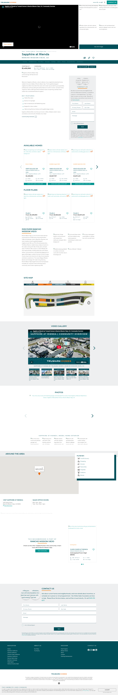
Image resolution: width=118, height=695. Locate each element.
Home (23, 51)
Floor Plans (40, 61)
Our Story (36, 648)
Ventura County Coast (13, 663)
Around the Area (71, 61)
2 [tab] (84, 564)
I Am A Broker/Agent (78, 123)
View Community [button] (42, 550)
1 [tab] (82, 564)
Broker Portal (64, 650)
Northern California (12, 650)
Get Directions (80, 61)
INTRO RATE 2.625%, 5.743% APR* (35, 183)
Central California (12, 652)
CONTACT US (112, 2)
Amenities (47, 61)
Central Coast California (13, 654)
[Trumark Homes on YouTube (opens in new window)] (94, 650)
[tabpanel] (82, 544)
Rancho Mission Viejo (41, 51)
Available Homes (32, 61)
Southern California (30, 51)
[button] (39, 473)
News (62, 652)
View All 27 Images (98, 46)
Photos (63, 61)
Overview (25, 61)
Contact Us (92, 66)
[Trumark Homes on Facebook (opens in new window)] (89, 650)
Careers (63, 654)
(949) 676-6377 (76, 100)
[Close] (42, 467)
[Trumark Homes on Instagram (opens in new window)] (91, 650)
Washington (10, 662)
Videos (58, 61)
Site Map (53, 61)
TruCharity (37, 650)
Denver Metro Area (12, 658)
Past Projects (64, 648)
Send (82, 126)
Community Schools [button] (28, 116)
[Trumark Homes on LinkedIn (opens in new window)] (96, 650)
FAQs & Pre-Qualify (83, 66)
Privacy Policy (80, 137)
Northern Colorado (12, 660)
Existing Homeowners (66, 656)
